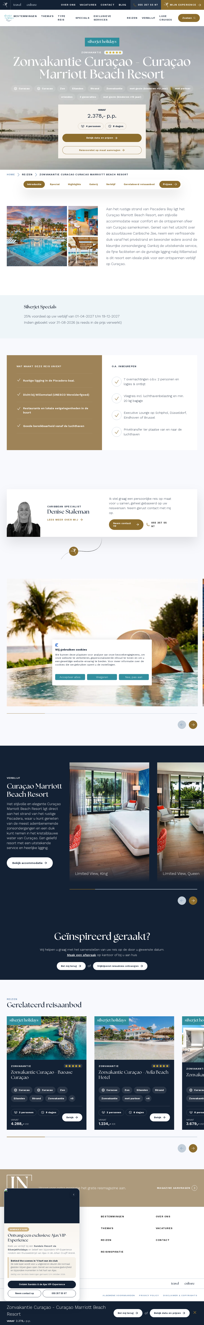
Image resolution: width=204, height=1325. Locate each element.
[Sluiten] (194, 1313)
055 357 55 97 (59, 1293)
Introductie (34, 184)
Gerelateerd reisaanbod (139, 184)
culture (32, 4)
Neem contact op (24, 1293)
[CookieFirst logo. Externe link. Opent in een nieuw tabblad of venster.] (56, 645)
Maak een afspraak (81, 955)
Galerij (93, 184)
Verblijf (110, 184)
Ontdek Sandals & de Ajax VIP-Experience (42, 1284)
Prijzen (167, 184)
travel (17, 4)
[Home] (5, 5)
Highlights (74, 184)
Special (55, 184)
